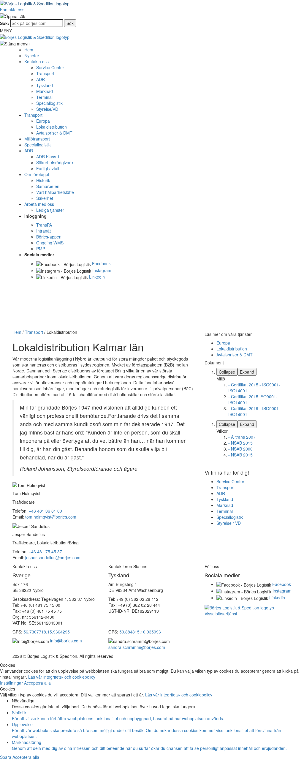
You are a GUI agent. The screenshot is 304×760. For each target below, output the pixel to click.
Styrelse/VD (47, 109)
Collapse (227, 372)
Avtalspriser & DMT (54, 133)
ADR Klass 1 (48, 156)
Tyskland (44, 85)
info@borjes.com (66, 641)
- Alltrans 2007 (242, 437)
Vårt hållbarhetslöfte (55, 192)
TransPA (44, 225)
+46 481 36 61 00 (45, 511)
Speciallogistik (49, 103)
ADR (40, 79)
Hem (28, 50)
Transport (45, 73)
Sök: (4, 23)
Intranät (43, 231)
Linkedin (97, 277)
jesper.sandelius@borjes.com (52, 557)
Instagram (101, 270)
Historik (43, 180)
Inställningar (12, 683)
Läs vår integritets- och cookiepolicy (61, 677)
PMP (40, 249)
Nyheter (31, 56)
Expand (247, 372)
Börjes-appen (48, 237)
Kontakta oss (12, 9)
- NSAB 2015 (240, 443)
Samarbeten (47, 186)
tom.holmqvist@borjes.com (50, 517)
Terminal (44, 97)
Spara (6, 757)
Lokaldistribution (51, 127)
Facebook (101, 263)
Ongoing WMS (50, 243)
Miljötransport (37, 139)
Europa (43, 121)
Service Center (50, 67)
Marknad (44, 91)
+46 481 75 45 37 (45, 551)
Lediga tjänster (50, 210)
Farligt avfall (47, 168)
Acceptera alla (37, 683)
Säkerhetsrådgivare (54, 162)
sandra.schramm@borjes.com (136, 647)
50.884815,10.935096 (140, 632)
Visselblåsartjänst (221, 614)
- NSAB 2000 (240, 449)
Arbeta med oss (39, 204)
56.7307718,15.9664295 (46, 632)
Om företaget (36, 174)
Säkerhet (44, 198)
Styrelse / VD (228, 523)
